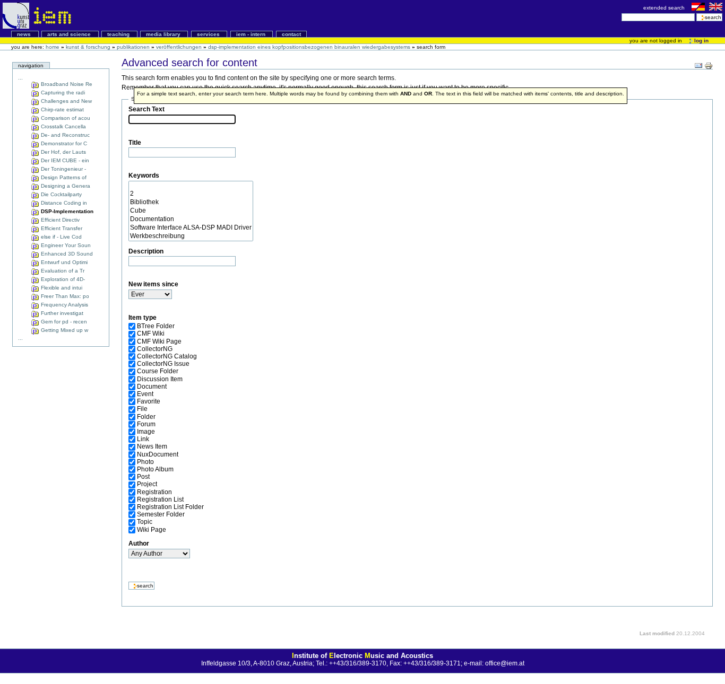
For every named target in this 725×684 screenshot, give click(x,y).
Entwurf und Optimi (63, 262)
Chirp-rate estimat (61, 109)
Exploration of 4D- (62, 279)
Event (145, 394)
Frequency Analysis (63, 305)
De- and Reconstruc (64, 135)
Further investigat (61, 313)
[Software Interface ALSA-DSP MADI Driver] (191, 228)
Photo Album (155, 469)
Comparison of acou (64, 118)
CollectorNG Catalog (167, 356)
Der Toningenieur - (62, 169)
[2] (191, 194)
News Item (152, 446)
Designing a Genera (64, 186)
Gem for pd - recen (63, 322)
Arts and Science (69, 34)
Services (209, 34)
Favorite (148, 401)
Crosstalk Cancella (62, 126)
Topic (144, 521)
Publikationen (133, 47)
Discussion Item (160, 379)
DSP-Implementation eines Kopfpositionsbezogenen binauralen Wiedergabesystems (309, 47)
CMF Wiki (151, 333)
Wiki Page (151, 529)
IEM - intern (251, 34)
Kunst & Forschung (88, 47)
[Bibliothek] (191, 202)
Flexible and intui (60, 288)
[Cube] (191, 211)
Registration (154, 492)
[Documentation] (191, 219)
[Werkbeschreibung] (191, 236)
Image (146, 431)
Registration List (160, 499)
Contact (291, 34)
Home (52, 47)
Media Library (164, 34)
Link (143, 439)
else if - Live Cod (60, 237)
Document (152, 386)
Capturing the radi (62, 92)
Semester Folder (161, 514)
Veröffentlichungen (179, 47)
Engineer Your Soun (65, 245)
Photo (145, 462)
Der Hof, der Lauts (62, 152)
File (142, 409)
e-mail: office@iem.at (494, 663)
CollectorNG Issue (163, 363)
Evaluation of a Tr (61, 271)
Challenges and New (65, 101)
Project (147, 484)
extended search (664, 8)
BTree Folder (156, 326)
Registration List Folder (170, 507)
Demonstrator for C (63, 143)
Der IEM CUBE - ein (64, 160)
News (24, 34)
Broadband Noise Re (65, 84)
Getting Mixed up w (63, 330)
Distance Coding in (63, 203)
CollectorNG (154, 349)
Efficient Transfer (60, 228)
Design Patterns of (63, 177)
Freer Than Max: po (64, 296)
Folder (146, 416)
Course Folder (157, 371)
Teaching (119, 34)
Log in (701, 40)
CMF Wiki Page (159, 341)
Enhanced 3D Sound (66, 254)
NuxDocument (157, 454)
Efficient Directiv (59, 220)
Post (143, 476)
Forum (146, 424)
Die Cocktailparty (60, 194)
